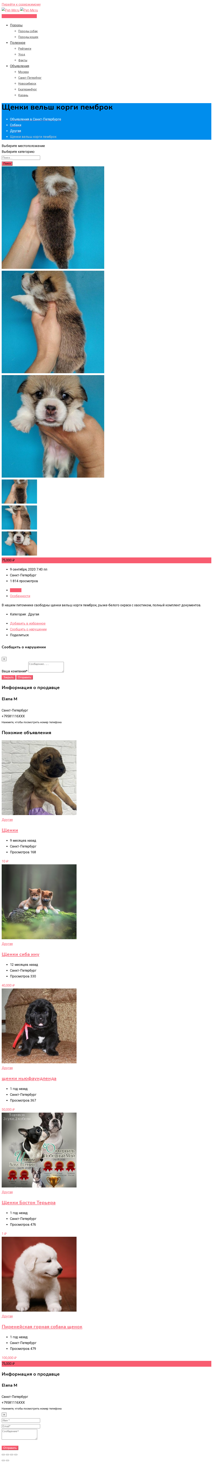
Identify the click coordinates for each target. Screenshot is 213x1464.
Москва (23, 72)
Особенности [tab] (20, 596)
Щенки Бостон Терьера (29, 1203)
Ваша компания (14, 671)
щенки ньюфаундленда (29, 1078)
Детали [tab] (15, 590)
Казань (23, 95)
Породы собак (28, 31)
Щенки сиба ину (20, 954)
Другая (7, 820)
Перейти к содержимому (21, 4)
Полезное (17, 43)
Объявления (19, 66)
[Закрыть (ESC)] (3, 1454)
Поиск (7, 163)
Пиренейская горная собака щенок (42, 1327)
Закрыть (8, 677)
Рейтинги (24, 48)
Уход (21, 54)
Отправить (24, 677)
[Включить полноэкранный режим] (11, 1454)
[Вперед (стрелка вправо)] (7, 1460)
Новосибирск (27, 83)
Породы (16, 25)
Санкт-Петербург (30, 77)
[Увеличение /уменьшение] (15, 1454)
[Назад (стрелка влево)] (3, 1460)
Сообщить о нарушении (28, 629)
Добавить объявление (19, 16)
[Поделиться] (7, 1454)
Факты (22, 60)
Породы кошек (28, 37)
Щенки (10, 830)
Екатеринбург (27, 89)
